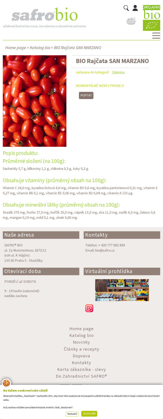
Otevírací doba (22, 271)
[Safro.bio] (44, 14)
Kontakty (96, 235)
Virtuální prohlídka (109, 271)
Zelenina (118, 72)
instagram (122, 308)
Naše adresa (19, 235)
